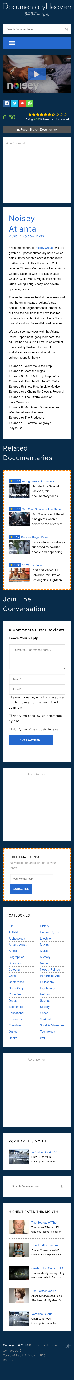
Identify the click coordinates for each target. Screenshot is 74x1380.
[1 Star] (30, 114)
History (44, 926)
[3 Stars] (37, 114)
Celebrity (14, 969)
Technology (47, 1031)
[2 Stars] (34, 114)
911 (11, 926)
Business (15, 963)
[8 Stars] (57, 114)
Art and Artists (18, 944)
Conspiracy (16, 988)
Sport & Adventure (52, 1025)
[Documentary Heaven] (37, 14)
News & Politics (50, 969)
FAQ (43, 1355)
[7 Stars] (53, 114)
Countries (15, 994)
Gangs (13, 1031)
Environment (17, 1019)
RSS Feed (9, 1360)
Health (13, 1038)
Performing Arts (50, 976)
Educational (16, 1013)
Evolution (15, 1025)
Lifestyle (45, 938)
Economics (16, 1007)
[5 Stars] (45, 114)
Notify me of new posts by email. (37, 729)
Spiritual (45, 1019)
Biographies (16, 957)
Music (13, 236)
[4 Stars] (41, 114)
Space (44, 1013)
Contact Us (10, 1350)
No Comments (33, 236)
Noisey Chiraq (44, 248)
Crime (13, 976)
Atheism (14, 951)
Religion (45, 994)
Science (45, 1000)
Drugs (13, 1000)
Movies (44, 944)
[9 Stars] (61, 114)
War (42, 1038)
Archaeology (17, 938)
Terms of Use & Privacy (19, 1355)
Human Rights (49, 932)
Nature (44, 963)
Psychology (47, 988)
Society (45, 1007)
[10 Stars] (65, 114)
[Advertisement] (37, 174)
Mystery (45, 957)
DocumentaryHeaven (43, 1345)
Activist (13, 932)
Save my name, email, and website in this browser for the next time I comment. (36, 702)
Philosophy (47, 982)
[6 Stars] (49, 114)
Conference (16, 982)
